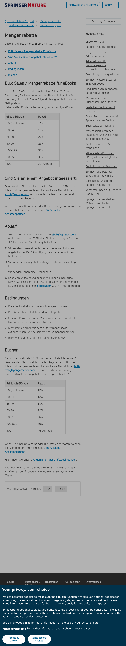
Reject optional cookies (39, 639)
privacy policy (21, 622)
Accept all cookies (14, 639)
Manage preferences (14, 628)
